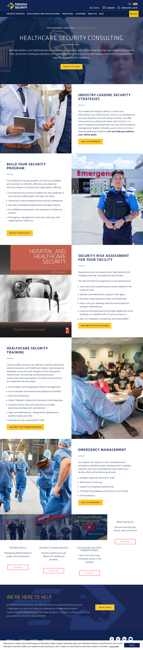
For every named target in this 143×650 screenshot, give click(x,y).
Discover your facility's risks (95, 326)
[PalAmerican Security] (19, 5)
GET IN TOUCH (105, 607)
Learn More (18, 567)
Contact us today (71, 67)
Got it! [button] (132, 645)
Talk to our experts (90, 142)
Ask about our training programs (25, 427)
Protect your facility (19, 233)
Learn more (114, 646)
